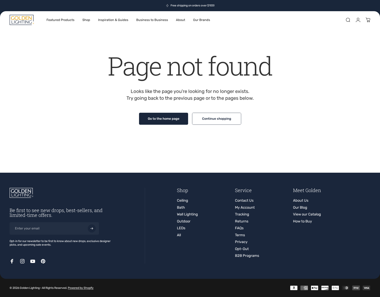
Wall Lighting (187, 214)
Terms (240, 235)
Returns (241, 221)
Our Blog (300, 207)
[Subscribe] (92, 228)
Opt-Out (242, 249)
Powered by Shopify (81, 288)
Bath (181, 207)
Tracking (242, 214)
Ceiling (182, 200)
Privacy (241, 242)
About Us (300, 200)
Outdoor (183, 221)
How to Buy (302, 221)
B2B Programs (247, 255)
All (179, 235)
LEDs (181, 228)
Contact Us (244, 200)
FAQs (239, 228)
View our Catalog (307, 214)
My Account (245, 207)
